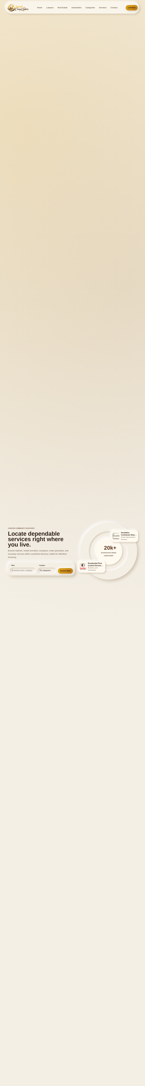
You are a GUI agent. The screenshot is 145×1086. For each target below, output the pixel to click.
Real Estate (62, 8)
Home (39, 8)
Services (102, 8)
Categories (90, 8)
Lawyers (50, 8)
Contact (114, 8)
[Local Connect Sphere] (18, 8)
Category (42, 565)
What (13, 565)
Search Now (65, 571)
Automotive (76, 8)
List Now (131, 8)
